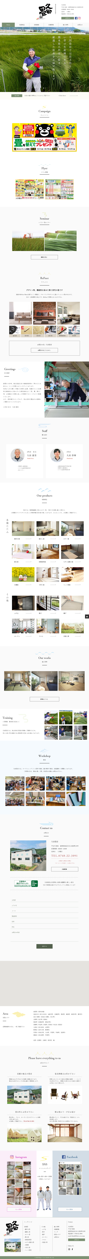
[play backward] (6, 681)
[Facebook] (76, 18)
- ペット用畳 (27, 1250)
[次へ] (79, 59)
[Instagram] (79, 18)
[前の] (10, 59)
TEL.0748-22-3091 (28, 1121)
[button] (22, 25)
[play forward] (82, 681)
